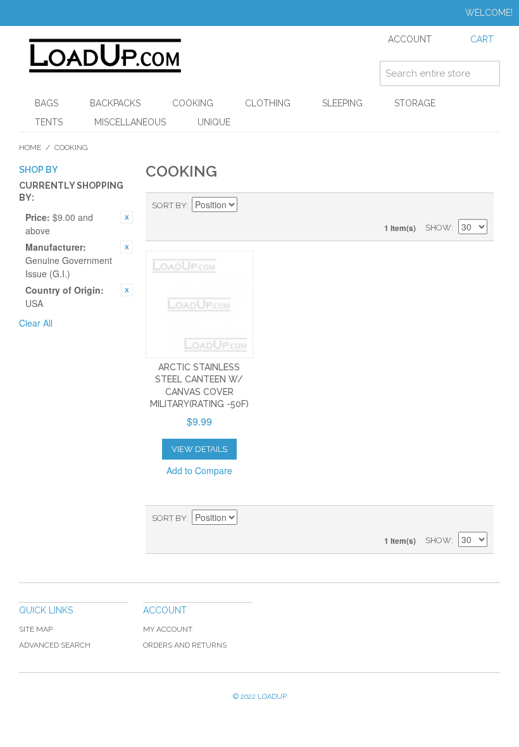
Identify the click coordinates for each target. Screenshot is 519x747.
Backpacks (115, 103)
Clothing (268, 103)
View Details (199, 449)
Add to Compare (199, 470)
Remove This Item (126, 217)
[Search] (487, 73)
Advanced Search (55, 645)
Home (30, 147)
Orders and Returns (185, 645)
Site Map (36, 629)
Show (438, 227)
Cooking (192, 103)
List (477, 205)
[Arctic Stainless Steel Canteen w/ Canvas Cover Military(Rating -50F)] (199, 304)
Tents (49, 122)
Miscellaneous (130, 122)
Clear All (36, 323)
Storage (414, 103)
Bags (46, 103)
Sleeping (342, 103)
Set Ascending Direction (248, 205)
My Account (167, 629)
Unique (213, 122)
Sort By (169, 205)
